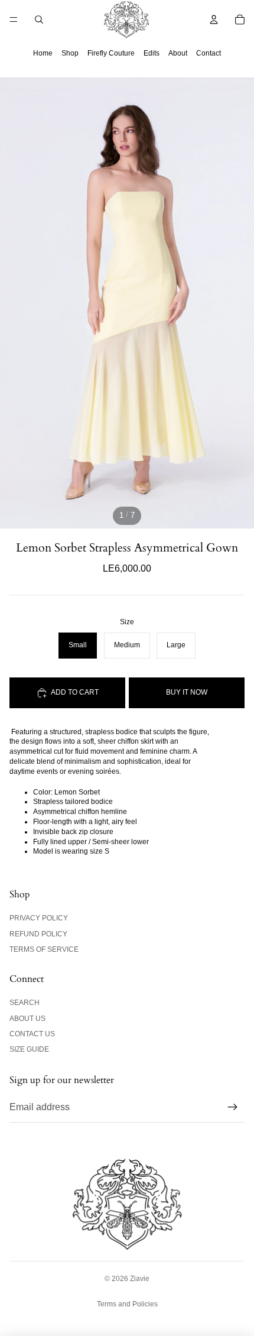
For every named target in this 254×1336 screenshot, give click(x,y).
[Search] (39, 20)
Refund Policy (38, 934)
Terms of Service (44, 949)
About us (27, 1018)
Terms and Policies (127, 1304)
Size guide (29, 1049)
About (177, 53)
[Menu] (13, 19)
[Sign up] (233, 1107)
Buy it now (186, 692)
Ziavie (139, 1279)
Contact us (32, 1034)
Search (24, 1002)
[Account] (214, 20)
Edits (151, 53)
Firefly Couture (111, 53)
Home (43, 53)
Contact (208, 53)
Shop (70, 53)
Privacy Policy (38, 918)
